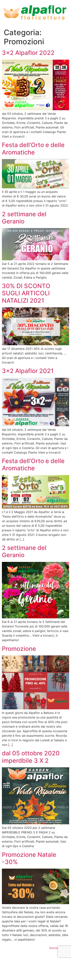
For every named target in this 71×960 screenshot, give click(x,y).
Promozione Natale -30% (29, 858)
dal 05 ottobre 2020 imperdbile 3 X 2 (31, 756)
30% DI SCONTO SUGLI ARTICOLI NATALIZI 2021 (26, 293)
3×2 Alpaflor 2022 (28, 52)
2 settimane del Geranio (24, 217)
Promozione (19, 648)
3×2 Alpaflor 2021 (28, 371)
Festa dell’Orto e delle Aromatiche (33, 148)
